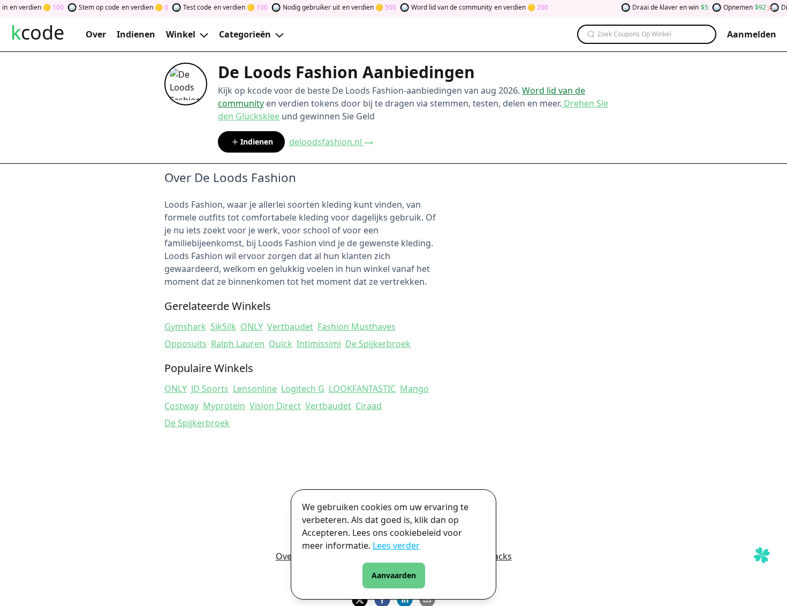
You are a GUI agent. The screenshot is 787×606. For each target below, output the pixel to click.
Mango (414, 389)
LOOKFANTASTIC (362, 389)
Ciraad (368, 406)
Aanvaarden (394, 575)
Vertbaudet (290, 326)
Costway (181, 406)
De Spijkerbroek (378, 344)
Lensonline (255, 389)
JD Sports (210, 389)
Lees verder (396, 545)
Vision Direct (275, 406)
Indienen (256, 142)
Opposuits (185, 344)
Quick (280, 344)
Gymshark (185, 326)
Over (286, 556)
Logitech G (302, 389)
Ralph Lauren (237, 344)
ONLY (251, 326)
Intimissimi (319, 344)
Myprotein (224, 406)
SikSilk (223, 326)
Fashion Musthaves (356, 326)
